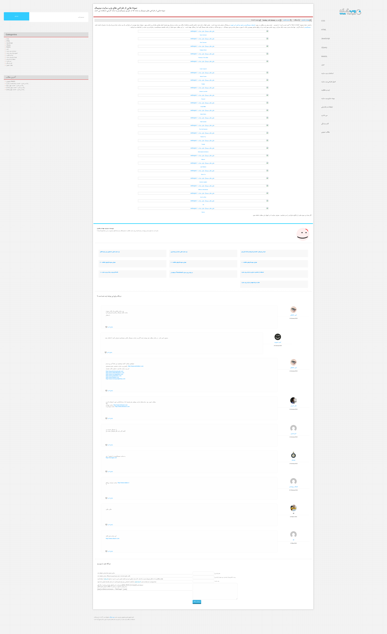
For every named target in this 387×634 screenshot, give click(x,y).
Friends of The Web (203, 57)
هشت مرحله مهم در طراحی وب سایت (250, 282)
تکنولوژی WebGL (10, 81)
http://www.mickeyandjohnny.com (115, 379)
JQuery (324, 48)
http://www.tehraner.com (120, 405)
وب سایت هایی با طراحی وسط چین (179, 251)
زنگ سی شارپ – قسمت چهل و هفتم (15, 89)
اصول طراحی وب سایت (328, 82)
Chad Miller (203, 106)
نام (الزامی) (217, 573)
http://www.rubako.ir (123, 482)
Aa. (203, 204)
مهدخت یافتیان (305, 20)
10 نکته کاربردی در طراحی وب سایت (109, 272)
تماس (107, 579)
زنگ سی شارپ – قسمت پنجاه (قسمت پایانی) (17, 83)
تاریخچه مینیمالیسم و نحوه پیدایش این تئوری (243, 25)
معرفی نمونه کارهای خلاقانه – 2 (178, 262)
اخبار (322, 65)
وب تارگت (111, 617)
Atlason (203, 159)
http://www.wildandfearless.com (115, 372)
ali (293, 540)
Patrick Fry (203, 136)
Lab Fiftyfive (203, 166)
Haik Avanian (203, 121)
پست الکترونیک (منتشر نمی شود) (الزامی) (225, 577)
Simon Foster (203, 76)
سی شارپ (324, 115)
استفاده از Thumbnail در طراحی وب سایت (182, 272)
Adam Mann (203, 114)
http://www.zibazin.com (112, 538)
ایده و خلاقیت (325, 90)
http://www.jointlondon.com (113, 375)
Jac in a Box (203, 197)
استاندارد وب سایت (327, 74)
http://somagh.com (111, 457)
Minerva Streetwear (203, 189)
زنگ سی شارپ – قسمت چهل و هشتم (15, 87)
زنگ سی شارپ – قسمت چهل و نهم (15, 85)
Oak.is (203, 212)
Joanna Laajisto (203, 182)
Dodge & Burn (203, 50)
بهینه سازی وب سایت (328, 99)
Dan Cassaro (203, 42)
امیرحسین (293, 433)
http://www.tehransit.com (122, 406)
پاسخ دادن (110, 327)
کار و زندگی (325, 124)
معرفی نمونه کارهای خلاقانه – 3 (107, 262)
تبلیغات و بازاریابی (327, 107)
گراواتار (138, 582)
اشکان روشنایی (293, 486)
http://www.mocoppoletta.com (114, 374)
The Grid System (203, 129)
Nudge (203, 84)
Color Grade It (203, 68)
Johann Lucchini (203, 91)
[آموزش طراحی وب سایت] (350, 12)
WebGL (324, 57)
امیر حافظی (293, 315)
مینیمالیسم (308, 27)
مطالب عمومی (325, 132)
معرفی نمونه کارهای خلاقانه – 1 (249, 262)
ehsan (293, 460)
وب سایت (216, 581)
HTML (323, 30)
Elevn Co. (203, 174)
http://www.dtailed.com (112, 377)
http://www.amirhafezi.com (135, 366)
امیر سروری (277, 342)
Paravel (203, 99)
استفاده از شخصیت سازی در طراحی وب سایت (252, 272)
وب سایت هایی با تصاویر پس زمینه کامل (110, 251)
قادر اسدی (293, 406)
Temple (203, 144)
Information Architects (203, 151)
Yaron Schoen (203, 35)
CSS (323, 21)
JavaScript (325, 39)
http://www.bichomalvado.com (114, 371)
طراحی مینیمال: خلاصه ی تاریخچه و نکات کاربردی (253, 251)
